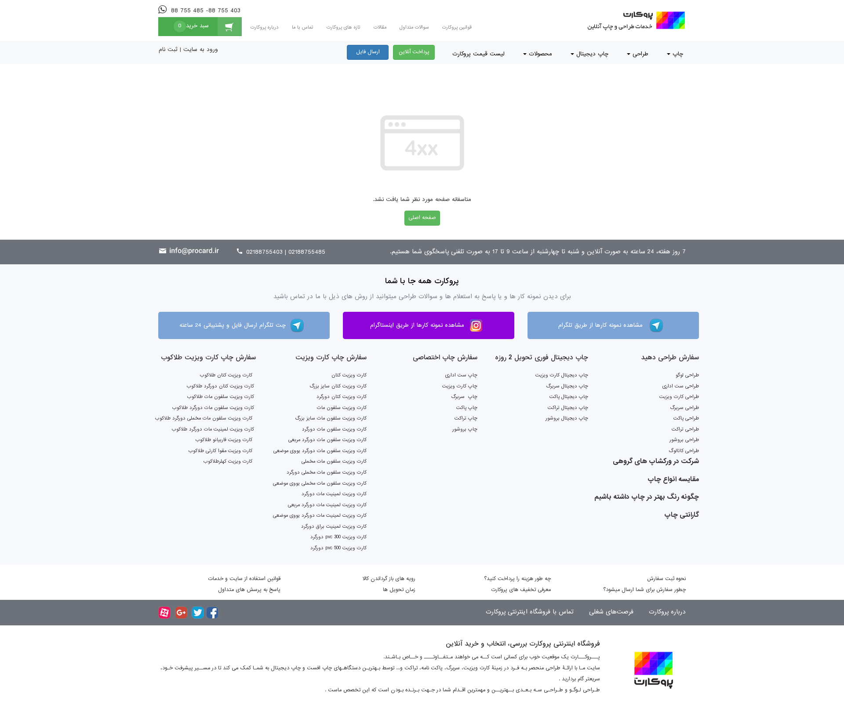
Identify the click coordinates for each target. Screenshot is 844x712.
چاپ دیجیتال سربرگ (567, 386)
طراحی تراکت (685, 429)
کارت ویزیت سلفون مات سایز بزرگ (331, 418)
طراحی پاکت (686, 418)
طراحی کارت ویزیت (679, 396)
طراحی (639, 54)
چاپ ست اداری (461, 375)
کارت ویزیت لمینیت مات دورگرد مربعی (327, 504)
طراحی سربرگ (684, 407)
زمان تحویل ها (399, 590)
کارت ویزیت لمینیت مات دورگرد (334, 493)
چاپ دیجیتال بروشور (567, 418)
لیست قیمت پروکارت (478, 54)
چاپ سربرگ (464, 396)
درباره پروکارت (265, 27)
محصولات (539, 54)
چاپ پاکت (466, 407)
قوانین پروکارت (457, 27)
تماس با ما (302, 27)
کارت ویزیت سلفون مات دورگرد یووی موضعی (320, 450)
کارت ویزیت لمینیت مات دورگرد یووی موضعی (320, 515)
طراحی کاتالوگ (684, 450)
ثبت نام (168, 49)
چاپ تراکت (466, 418)
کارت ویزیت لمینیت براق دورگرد (334, 526)
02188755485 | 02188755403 (284, 252)
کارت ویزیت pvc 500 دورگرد (338, 547)
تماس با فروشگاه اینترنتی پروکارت (530, 612)
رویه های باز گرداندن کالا (389, 579)
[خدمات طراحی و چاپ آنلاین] (634, 20)
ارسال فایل (368, 52)
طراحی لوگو (687, 375)
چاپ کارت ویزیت (459, 386)
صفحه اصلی (422, 218)
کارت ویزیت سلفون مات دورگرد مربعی (327, 439)
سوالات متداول (414, 27)
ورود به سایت (200, 49)
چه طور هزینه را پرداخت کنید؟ (517, 579)
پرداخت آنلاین (414, 52)
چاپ (676, 54)
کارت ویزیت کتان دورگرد (341, 396)
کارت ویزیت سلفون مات (342, 407)
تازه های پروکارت (343, 27)
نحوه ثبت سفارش (666, 579)
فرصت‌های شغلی (610, 612)
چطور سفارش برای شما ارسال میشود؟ (644, 590)
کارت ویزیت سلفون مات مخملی (334, 461)
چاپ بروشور (464, 429)
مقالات (380, 27)
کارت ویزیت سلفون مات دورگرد (334, 429)
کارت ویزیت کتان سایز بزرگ (338, 386)
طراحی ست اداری (680, 386)
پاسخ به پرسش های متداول (249, 590)
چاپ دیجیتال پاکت (568, 396)
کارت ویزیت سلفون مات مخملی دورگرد (327, 472)
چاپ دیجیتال (591, 54)
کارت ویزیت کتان (349, 375)
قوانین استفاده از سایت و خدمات (244, 579)
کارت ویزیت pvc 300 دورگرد (338, 536)
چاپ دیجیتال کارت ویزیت (561, 375)
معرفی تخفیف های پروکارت (521, 590)
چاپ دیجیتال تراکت (568, 407)
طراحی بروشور (684, 439)
